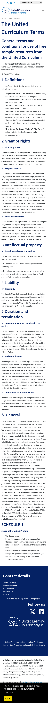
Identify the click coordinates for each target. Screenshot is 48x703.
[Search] (15, 3)
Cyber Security (39, 645)
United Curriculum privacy (15, 642)
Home (4, 18)
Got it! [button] (7, 699)
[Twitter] (7, 3)
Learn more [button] (9, 692)
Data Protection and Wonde (21, 645)
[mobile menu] (43, 10)
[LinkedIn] (11, 3)
